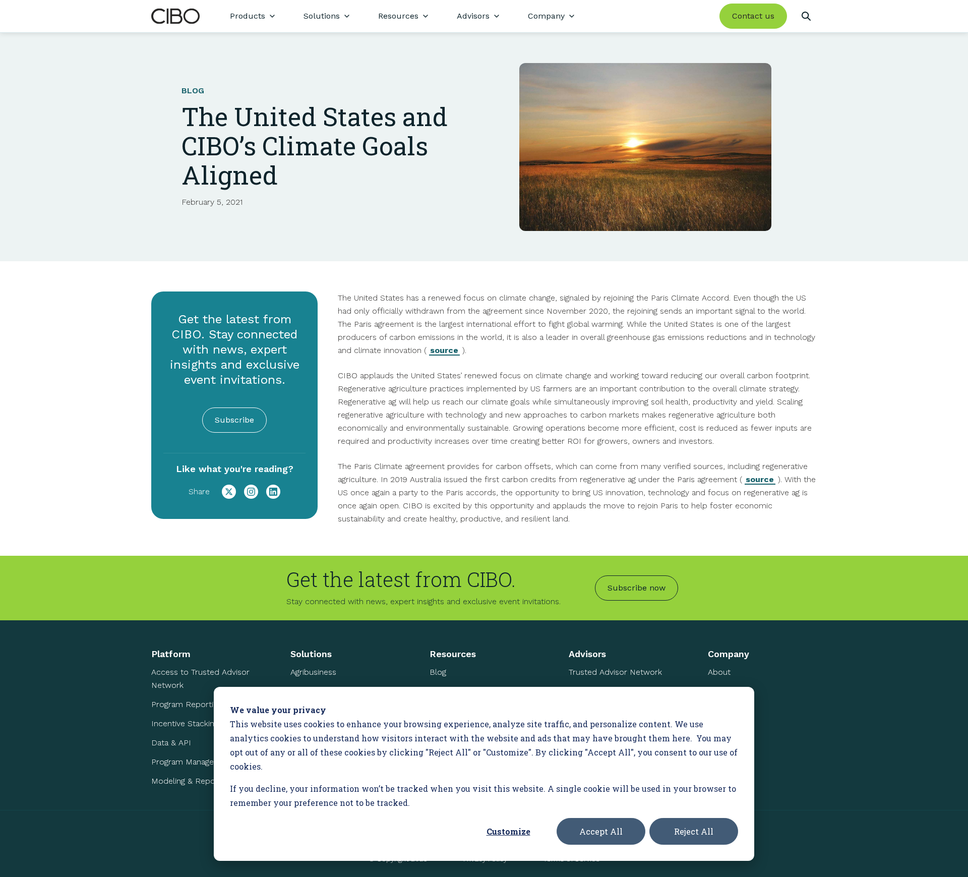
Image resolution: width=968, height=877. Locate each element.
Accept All (601, 831)
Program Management (192, 762)
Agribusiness (313, 672)
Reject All (693, 831)
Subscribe (234, 420)
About (719, 672)
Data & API (171, 742)
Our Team (726, 691)
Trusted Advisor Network (615, 672)
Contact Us (728, 729)
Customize (508, 831)
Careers (722, 710)
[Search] (806, 16)
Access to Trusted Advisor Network (200, 678)
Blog (438, 672)
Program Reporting (186, 704)
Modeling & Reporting (191, 781)
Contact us (753, 16)
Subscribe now (637, 588)
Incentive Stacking (184, 723)
